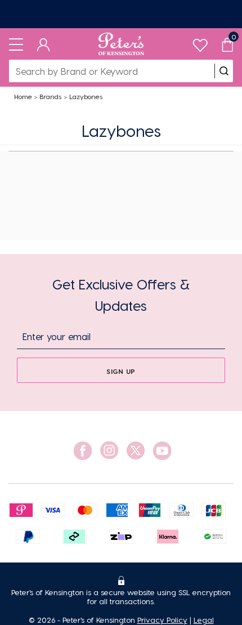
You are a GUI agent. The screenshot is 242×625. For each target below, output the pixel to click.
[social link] (83, 450)
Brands (50, 96)
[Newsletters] (121, 14)
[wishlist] (200, 42)
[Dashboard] (43, 44)
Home (23, 96)
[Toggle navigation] (16, 44)
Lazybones (85, 96)
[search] (224, 71)
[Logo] (121, 44)
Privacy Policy (162, 619)
